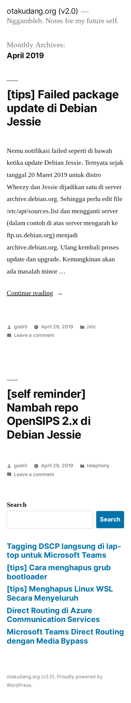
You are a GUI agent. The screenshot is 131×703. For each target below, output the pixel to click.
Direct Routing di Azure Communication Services (53, 615)
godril (20, 327)
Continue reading (35, 293)
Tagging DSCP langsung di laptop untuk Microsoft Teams (64, 551)
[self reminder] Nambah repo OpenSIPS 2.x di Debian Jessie (48, 414)
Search (17, 504)
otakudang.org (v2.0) (42, 11)
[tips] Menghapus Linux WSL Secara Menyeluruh (60, 593)
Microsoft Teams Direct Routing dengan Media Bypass (65, 636)
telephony (98, 465)
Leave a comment (34, 335)
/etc (91, 327)
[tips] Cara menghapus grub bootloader (59, 572)
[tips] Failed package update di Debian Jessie (63, 107)
